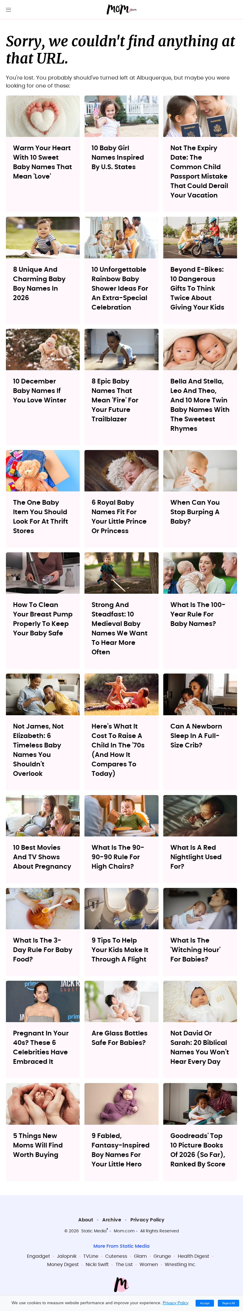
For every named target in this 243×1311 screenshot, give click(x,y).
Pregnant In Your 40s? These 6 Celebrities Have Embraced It (41, 1047)
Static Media (93, 1231)
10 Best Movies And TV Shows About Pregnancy (42, 857)
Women (149, 1264)
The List (124, 1264)
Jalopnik (66, 1256)
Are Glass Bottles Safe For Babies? (120, 1038)
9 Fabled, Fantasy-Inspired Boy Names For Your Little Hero (121, 1150)
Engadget (38, 1256)
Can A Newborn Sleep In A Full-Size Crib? (196, 736)
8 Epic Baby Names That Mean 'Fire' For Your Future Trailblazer (115, 400)
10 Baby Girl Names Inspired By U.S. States (118, 157)
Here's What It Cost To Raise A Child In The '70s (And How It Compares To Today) (118, 750)
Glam (140, 1256)
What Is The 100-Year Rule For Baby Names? (198, 614)
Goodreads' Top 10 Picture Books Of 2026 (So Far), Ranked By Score (198, 1150)
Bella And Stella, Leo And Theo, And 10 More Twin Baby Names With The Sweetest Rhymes (200, 405)
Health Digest (193, 1256)
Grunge (162, 1256)
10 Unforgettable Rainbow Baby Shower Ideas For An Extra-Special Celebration (120, 288)
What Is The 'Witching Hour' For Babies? (195, 950)
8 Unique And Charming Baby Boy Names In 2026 (39, 283)
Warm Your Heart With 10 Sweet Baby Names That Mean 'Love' (42, 162)
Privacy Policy (147, 1220)
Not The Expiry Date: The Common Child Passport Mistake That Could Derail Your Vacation (199, 172)
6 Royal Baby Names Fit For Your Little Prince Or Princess (119, 516)
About (85, 1220)
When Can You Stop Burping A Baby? (195, 512)
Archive (111, 1220)
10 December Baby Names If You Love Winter (39, 391)
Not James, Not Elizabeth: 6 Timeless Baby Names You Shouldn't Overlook (38, 750)
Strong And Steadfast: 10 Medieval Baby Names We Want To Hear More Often (120, 629)
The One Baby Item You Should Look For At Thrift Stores (40, 516)
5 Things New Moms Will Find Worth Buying (38, 1145)
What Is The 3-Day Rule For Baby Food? (42, 950)
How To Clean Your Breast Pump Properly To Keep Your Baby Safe (43, 619)
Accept (205, 1303)
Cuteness (116, 1256)
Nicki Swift (97, 1264)
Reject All (228, 1303)
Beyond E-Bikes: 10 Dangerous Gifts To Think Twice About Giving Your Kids (197, 288)
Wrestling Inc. (180, 1264)
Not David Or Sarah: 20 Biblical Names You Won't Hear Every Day (199, 1047)
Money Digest (63, 1264)
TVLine (90, 1256)
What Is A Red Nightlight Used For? (196, 857)
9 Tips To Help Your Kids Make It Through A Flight (120, 950)
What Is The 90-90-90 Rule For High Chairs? (118, 857)
